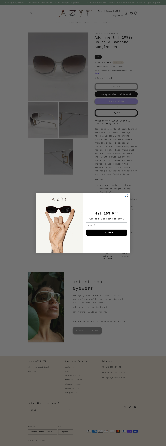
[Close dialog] (127, 196)
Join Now (107, 232)
